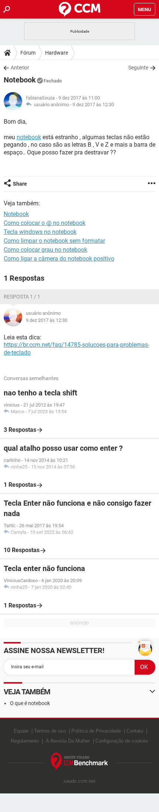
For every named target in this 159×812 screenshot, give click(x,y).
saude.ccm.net (79, 781)
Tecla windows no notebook (40, 231)
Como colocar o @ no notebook (44, 222)
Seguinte (138, 68)
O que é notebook (30, 703)
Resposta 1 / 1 (22, 297)
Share (20, 184)
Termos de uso (50, 731)
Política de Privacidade (96, 731)
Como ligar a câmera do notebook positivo (59, 258)
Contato (134, 731)
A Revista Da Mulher (68, 741)
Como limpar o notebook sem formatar (54, 240)
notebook (29, 137)
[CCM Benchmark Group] (80, 762)
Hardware (56, 53)
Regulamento (25, 741)
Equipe (21, 731)
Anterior (20, 68)
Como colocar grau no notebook (45, 249)
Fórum (27, 53)
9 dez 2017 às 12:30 (93, 104)
